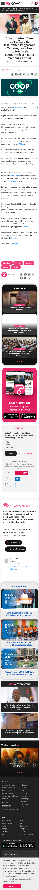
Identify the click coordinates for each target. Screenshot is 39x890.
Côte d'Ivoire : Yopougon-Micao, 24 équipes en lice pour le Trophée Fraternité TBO (17, 10)
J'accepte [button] (12, 886)
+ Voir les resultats (25, 453)
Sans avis (10, 447)
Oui (8, 442)
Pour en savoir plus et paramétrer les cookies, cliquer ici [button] (17, 880)
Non (8, 445)
